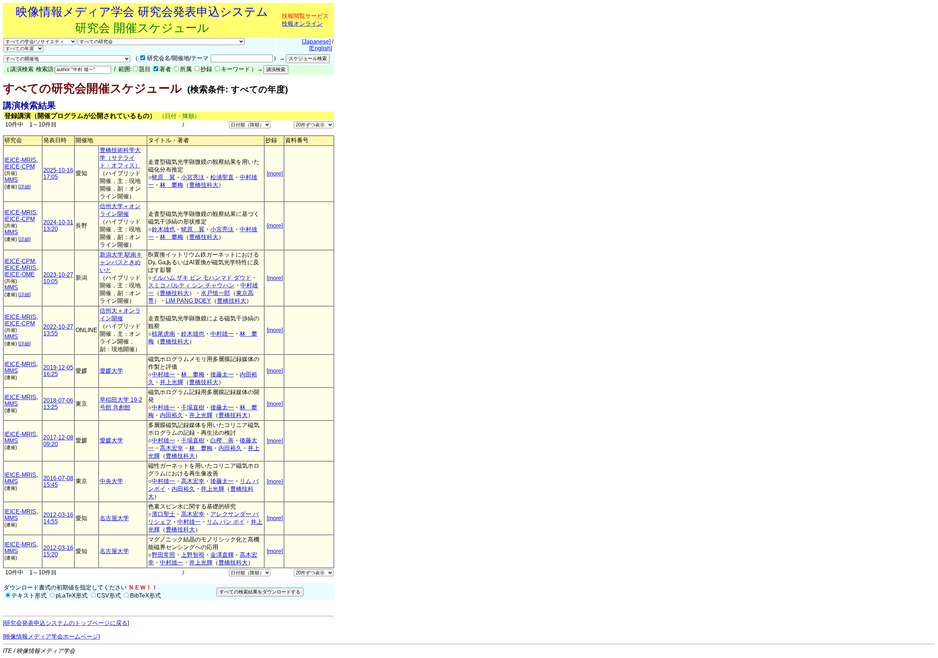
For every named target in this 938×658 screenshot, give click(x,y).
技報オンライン (302, 24)
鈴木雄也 (163, 229)
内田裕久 (171, 415)
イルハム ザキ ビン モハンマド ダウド (201, 278)
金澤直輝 (222, 555)
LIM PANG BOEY (188, 301)
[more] (275, 173)
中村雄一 (222, 334)
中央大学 (111, 481)
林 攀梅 (171, 185)
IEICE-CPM (19, 166)
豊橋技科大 (203, 185)
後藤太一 (222, 374)
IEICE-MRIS (20, 160)
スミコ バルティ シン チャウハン (191, 285)
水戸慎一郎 (215, 293)
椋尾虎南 (163, 334)
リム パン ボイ (226, 522)
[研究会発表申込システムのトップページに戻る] (66, 623)
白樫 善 (222, 440)
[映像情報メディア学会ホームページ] (51, 636)
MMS (11, 180)
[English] (320, 48)
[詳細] (24, 187)
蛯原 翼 (163, 177)
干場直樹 (192, 407)
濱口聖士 (163, 514)
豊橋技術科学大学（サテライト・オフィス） (120, 158)
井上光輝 (171, 382)
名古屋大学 (114, 518)
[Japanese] (316, 41)
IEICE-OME (19, 274)
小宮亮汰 (192, 177)
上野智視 (192, 555)
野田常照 (163, 555)
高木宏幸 (171, 448)
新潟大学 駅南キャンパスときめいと (121, 262)
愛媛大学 (111, 371)
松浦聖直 (222, 177)
